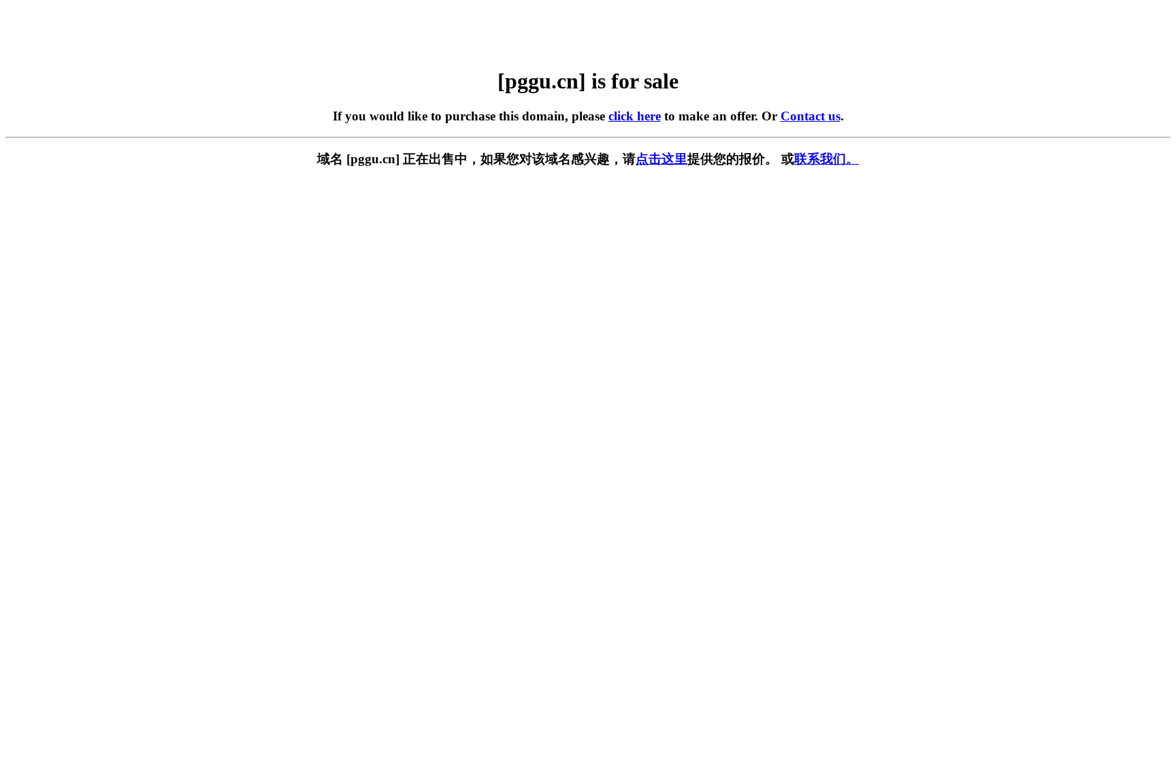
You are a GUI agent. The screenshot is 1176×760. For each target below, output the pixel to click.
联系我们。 (826, 159)
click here (634, 116)
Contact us (810, 116)
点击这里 (661, 159)
